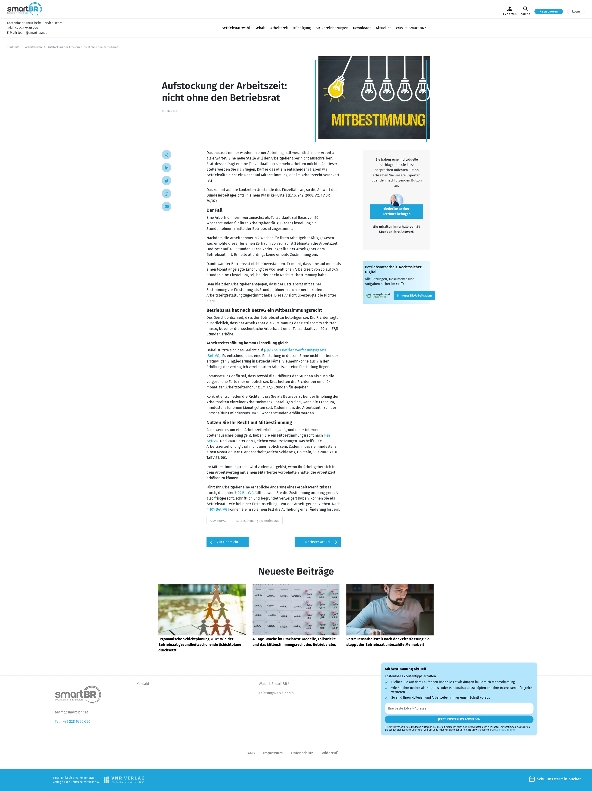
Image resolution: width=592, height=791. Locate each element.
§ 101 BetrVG (217, 509)
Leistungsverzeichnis (276, 693)
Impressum (273, 752)
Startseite (13, 47)
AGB (251, 752)
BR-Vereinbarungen (331, 28)
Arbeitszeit (279, 28)
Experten (510, 14)
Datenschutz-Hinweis (504, 729)
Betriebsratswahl (236, 28)
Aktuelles (383, 28)
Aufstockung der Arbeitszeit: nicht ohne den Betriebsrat (83, 47)
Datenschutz (302, 752)
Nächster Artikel (317, 542)
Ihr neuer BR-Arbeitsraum (414, 295)
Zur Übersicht (227, 542)
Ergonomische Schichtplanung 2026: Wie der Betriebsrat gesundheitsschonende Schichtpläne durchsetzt (199, 644)
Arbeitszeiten (33, 47)
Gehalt (260, 28)
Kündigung (302, 28)
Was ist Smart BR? (411, 28)
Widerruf (329, 752)
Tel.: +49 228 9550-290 (72, 721)
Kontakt (142, 684)
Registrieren (549, 11)
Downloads (362, 28)
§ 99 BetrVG (244, 493)
